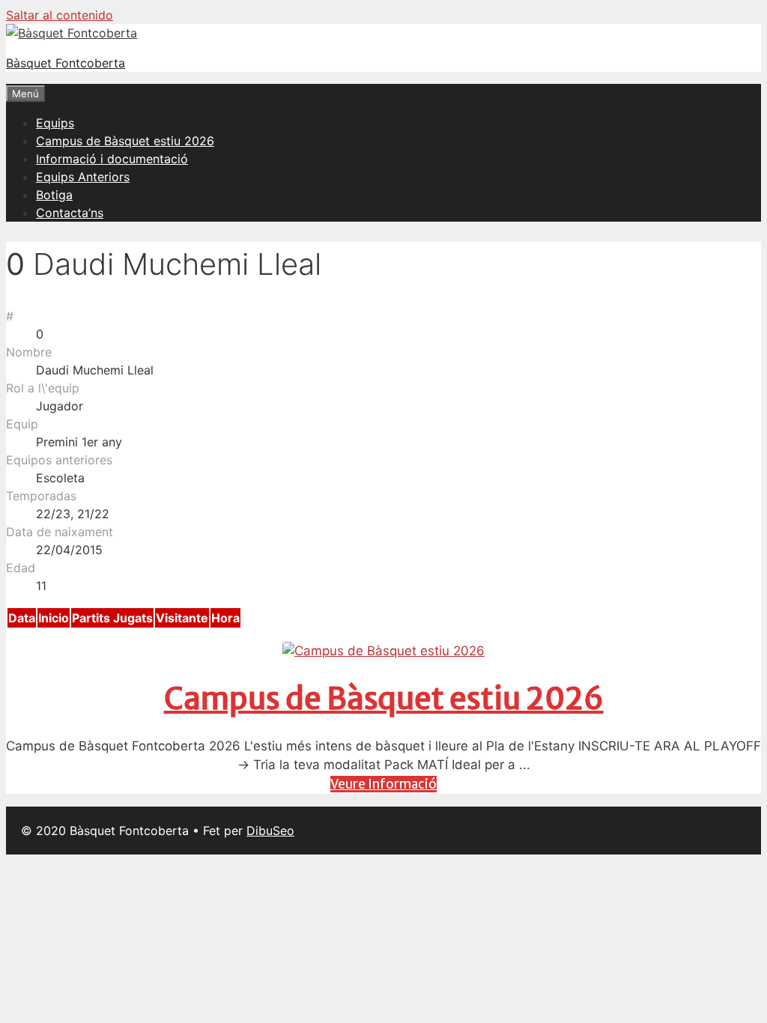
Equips (55, 122)
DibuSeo (270, 830)
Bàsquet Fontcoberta (65, 62)
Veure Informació (383, 784)
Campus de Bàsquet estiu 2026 (125, 140)
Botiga (54, 194)
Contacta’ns (69, 212)
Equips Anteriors (83, 176)
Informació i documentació (112, 158)
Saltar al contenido (59, 14)
